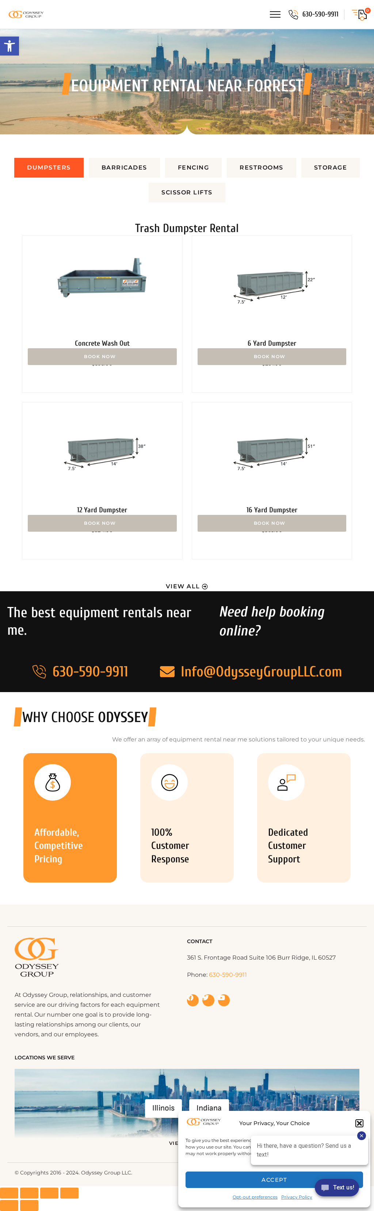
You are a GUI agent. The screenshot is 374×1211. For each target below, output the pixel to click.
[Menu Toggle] (275, 14)
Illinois (163, 1108)
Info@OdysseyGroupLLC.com (261, 671)
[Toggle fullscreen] (29, 1193)
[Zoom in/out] (9, 1193)
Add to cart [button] (102, 356)
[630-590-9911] (293, 15)
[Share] (49, 1193)
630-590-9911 (320, 14)
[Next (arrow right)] (29, 1205)
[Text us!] (337, 1190)
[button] (9, 46)
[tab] (49, 168)
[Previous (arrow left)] (9, 1205)
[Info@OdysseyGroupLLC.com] (167, 671)
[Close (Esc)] (69, 1193)
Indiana (209, 1108)
